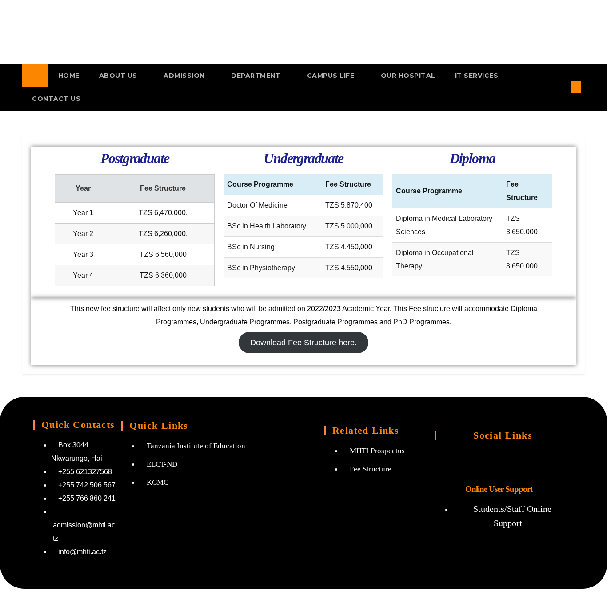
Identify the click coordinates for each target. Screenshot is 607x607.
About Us (119, 76)
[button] (561, 87)
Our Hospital (408, 76)
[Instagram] (464, 460)
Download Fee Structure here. (303, 342)
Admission (185, 76)
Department (257, 76)
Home (69, 76)
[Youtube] (534, 460)
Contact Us (56, 99)
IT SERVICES (477, 76)
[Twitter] (499, 460)
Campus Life (331, 76)
